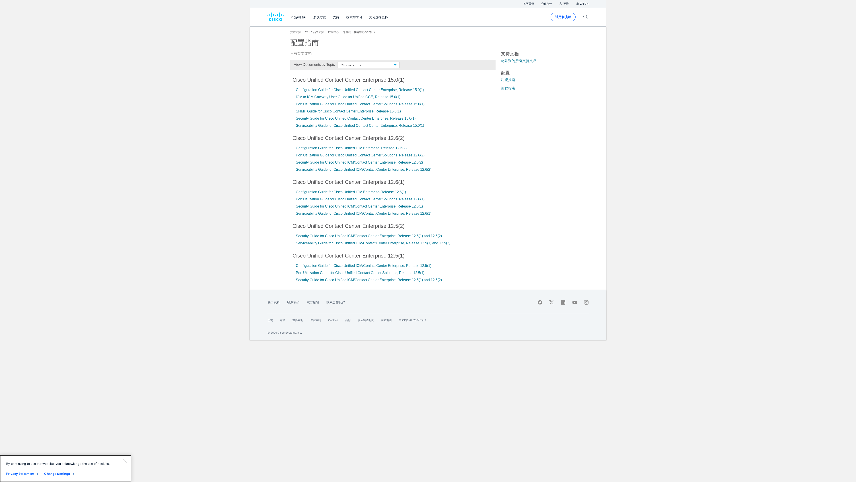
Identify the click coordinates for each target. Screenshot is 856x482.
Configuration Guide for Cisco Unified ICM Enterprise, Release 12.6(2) (351, 148)
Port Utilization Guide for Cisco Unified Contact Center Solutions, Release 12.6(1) (360, 199)
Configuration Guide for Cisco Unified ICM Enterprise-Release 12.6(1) (351, 192)
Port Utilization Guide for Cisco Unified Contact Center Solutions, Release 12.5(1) (360, 273)
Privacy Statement (20, 474)
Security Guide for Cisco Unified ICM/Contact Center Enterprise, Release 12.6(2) (359, 162)
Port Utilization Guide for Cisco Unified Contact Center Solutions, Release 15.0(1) (360, 104)
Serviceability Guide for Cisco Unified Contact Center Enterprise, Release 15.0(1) (360, 125)
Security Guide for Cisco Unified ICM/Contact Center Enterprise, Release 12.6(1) (359, 206)
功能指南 (508, 80)
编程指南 (508, 88)
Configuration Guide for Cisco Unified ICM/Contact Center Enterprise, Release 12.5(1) (364, 266)
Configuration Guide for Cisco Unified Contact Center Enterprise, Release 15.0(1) (360, 90)
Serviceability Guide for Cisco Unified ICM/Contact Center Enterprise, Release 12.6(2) (363, 169)
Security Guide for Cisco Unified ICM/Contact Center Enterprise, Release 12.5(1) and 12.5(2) (369, 236)
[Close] (125, 461)
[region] (65, 468)
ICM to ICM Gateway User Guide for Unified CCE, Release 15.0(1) (348, 97)
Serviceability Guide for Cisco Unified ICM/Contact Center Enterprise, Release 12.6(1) (363, 213)
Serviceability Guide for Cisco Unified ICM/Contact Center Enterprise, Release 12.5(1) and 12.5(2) (373, 243)
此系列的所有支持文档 (519, 61)
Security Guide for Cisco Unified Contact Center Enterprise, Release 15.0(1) (356, 118)
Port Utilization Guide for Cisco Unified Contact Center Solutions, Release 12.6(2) (360, 155)
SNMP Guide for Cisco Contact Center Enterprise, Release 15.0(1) (348, 111)
